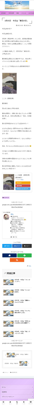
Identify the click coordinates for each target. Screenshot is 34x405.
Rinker (22, 179)
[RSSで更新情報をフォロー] (16, 237)
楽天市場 (19, 185)
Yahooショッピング (22, 188)
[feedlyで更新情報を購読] (14, 237)
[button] (30, 243)
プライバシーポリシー (8, 396)
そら (12, 214)
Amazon (19, 182)
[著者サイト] (11, 237)
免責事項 (4, 392)
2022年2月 (6, 197)
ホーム (4, 387)
